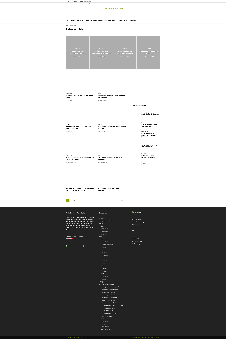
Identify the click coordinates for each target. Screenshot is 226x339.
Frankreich (144, 131)
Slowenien (105, 268)
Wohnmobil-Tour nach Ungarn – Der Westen (112, 128)
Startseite (71, 20)
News (100, 237)
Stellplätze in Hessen (110, 311)
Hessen (93, 32)
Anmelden (134, 236)
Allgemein (101, 218)
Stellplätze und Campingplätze (107, 284)
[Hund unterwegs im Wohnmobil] (113, 10)
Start (67, 25)
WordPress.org (136, 244)
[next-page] (78, 200)
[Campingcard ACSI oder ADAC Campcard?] (136, 145)
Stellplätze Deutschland (148, 120)
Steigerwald (105, 327)
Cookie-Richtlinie (136, 219)
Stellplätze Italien (107, 316)
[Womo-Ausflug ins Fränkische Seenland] (124, 52)
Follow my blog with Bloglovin (74, 236)
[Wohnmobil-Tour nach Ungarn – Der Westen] (112, 113)
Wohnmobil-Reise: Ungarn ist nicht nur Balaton (112, 97)
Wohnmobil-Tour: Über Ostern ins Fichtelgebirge (79, 128)
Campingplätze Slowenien (109, 297)
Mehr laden (145, 163)
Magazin (80, 20)
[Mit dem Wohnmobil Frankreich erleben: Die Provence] (136, 134)
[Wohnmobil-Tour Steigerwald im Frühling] (77, 52)
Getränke (105, 231)
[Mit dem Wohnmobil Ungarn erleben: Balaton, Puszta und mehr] (81, 175)
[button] (158, 21)
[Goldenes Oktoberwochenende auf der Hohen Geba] (81, 144)
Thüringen (104, 32)
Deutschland (69, 32)
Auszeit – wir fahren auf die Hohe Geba (79, 97)
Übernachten (122, 20)
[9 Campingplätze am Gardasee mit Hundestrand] (136, 113)
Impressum (135, 224)
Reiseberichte (102, 239)
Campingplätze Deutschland (110, 289)
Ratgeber (144, 143)
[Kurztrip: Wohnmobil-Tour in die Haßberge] (112, 144)
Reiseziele (101, 274)
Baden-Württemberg (79, 32)
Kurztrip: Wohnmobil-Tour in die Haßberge (110, 158)
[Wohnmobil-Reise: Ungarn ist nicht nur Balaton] (112, 82)
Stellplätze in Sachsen (110, 313)
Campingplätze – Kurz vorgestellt (110, 287)
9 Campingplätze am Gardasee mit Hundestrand (150, 113)
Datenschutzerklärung (138, 222)
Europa (103, 258)
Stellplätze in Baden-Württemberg (114, 305)
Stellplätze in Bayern (110, 308)
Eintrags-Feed (135, 238)
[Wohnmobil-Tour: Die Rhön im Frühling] (112, 175)
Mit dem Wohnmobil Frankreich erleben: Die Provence (148, 135)
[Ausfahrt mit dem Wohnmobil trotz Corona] (101, 52)
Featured (101, 223)
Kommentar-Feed (137, 241)
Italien (104, 263)
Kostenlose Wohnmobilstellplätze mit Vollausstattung (149, 124)
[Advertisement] (146, 86)
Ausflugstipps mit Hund (105, 221)
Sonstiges (101, 282)
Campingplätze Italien (108, 292)
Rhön (103, 324)
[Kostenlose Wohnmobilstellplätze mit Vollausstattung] (136, 123)
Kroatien (148, 48)
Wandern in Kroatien (106, 329)
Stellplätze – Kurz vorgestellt (109, 300)
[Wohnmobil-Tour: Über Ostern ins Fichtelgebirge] (81, 113)
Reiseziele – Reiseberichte (94, 20)
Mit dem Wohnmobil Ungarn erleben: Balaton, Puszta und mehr (80, 189)
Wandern (101, 319)
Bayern (87, 32)
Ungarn (100, 93)
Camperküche (104, 229)
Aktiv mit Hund (110, 20)
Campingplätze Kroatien (109, 295)
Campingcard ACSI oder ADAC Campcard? (149, 145)
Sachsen (98, 32)
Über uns (133, 20)
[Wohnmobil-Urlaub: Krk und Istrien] (148, 52)
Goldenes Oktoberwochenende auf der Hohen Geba (80, 158)
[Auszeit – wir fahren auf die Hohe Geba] (81, 82)
